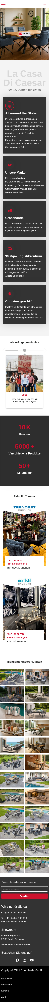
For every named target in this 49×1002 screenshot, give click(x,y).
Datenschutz (7, 978)
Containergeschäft (19, 301)
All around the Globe (20, 113)
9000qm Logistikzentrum (23, 256)
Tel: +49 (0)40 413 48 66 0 (14, 918)
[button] (3, 350)
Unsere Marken (16, 172)
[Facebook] (17, 960)
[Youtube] (31, 960)
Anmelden (24, 896)
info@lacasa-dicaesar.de (13, 912)
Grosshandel (14, 218)
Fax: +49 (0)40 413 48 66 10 (15, 921)
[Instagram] (24, 960)
